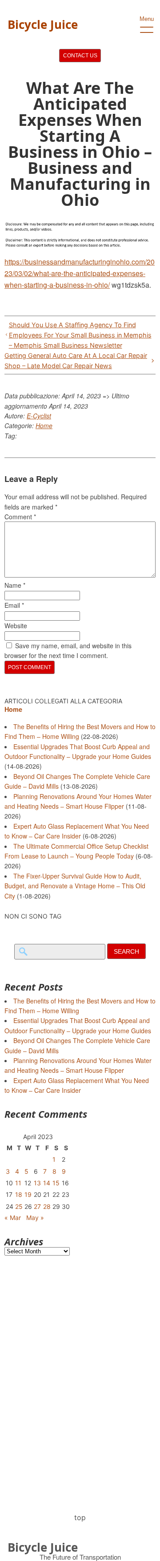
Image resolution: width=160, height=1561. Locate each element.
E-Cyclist (39, 415)
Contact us (80, 55)
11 (18, 1183)
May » (35, 1217)
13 (37, 1183)
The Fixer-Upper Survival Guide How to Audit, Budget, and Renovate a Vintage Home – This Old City (74, 885)
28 (47, 1206)
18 (18, 1194)
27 (37, 1206)
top (80, 1517)
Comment (20, 516)
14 (46, 1183)
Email (14, 605)
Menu (147, 19)
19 (28, 1194)
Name (14, 585)
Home (44, 425)
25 (19, 1206)
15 (56, 1183)
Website (15, 625)
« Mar (12, 1217)
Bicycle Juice (43, 24)
